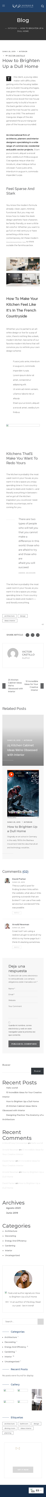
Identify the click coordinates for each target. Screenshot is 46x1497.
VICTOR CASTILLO (16, 56)
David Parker (19, 879)
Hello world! (12, 1088)
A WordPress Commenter (14, 1143)
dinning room (9, 1428)
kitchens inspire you (16, 242)
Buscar (6, 1065)
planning (7, 1433)
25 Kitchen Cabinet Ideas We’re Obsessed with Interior (22, 750)
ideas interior (9, 621)
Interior (12, 28)
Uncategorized (12, 1255)
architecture (9, 616)
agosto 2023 (13, 1208)
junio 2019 (12, 1213)
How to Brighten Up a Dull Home (22, 1101)
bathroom (24, 1424)
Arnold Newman (20, 924)
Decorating (10, 1236)
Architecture (11, 1231)
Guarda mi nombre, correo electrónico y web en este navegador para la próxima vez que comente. (21, 1030)
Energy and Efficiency (15, 1241)
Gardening (10, 1246)
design (23, 616)
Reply (16, 913)
